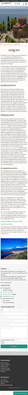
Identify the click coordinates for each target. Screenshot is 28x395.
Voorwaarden (4, 380)
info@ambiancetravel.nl (8, 296)
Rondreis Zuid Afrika (6, 370)
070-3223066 (5, 1)
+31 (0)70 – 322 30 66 (8, 292)
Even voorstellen (5, 381)
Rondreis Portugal (5, 368)
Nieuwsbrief (23, 1)
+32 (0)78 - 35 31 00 (7, 294)
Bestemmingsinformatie (6, 385)
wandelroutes (4, 125)
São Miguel (3, 68)
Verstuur (14, 346)
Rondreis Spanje (5, 363)
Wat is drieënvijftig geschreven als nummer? (8, 341)
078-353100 (14, 1)
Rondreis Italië (4, 366)
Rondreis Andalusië (5, 365)
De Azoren (3, 371)
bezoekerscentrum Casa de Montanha (10, 147)
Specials (2, 383)
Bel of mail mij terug (21, 393)
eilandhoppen (4, 213)
